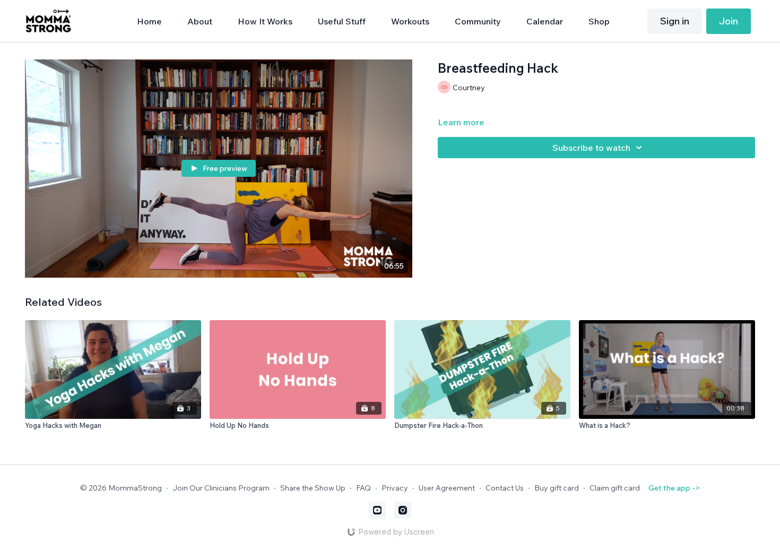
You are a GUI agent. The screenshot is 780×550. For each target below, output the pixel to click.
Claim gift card (615, 488)
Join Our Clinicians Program (221, 488)
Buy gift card (556, 488)
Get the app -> (674, 488)
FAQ (363, 488)
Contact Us (505, 488)
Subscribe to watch (591, 147)
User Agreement (447, 488)
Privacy (395, 488)
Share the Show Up (312, 488)
